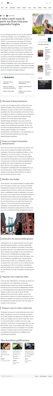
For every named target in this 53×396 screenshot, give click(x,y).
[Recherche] (47, 3)
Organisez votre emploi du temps (25, 87)
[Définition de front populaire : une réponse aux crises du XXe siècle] (40, 53)
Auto (26, 359)
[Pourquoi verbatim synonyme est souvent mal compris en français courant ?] (40, 69)
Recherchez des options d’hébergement (24, 82)
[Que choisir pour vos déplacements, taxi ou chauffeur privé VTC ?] (29, 346)
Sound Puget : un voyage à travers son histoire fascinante (44, 82)
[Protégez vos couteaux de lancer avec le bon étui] (5, 346)
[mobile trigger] (2, 3)
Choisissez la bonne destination (8, 82)
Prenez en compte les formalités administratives (9, 87)
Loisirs (2, 359)
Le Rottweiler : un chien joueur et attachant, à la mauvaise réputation (17, 354)
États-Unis (21, 34)
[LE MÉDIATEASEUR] (10, 3)
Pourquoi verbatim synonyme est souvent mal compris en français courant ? (48, 70)
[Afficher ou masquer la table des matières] (23, 77)
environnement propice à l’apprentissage (15, 41)
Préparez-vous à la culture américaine (25, 92)
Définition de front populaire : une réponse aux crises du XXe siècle (48, 54)
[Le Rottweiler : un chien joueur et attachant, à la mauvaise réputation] (17, 346)
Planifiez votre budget (8, 91)
